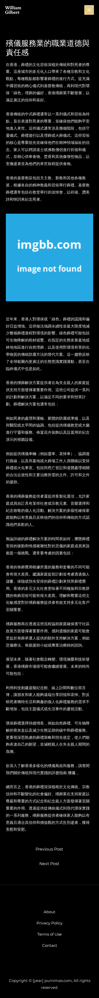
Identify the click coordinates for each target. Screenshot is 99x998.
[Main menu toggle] (89, 10)
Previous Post (49, 849)
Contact (49, 945)
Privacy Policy (49, 923)
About (49, 911)
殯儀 (71, 772)
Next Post (49, 863)
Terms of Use (49, 934)
